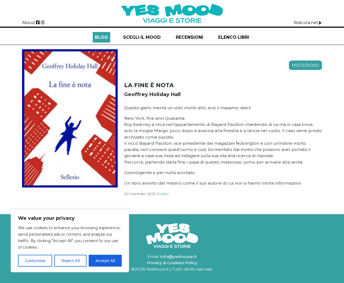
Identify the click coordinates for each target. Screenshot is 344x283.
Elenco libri (233, 37)
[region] (70, 240)
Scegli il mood (142, 37)
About (28, 22)
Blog (101, 37)
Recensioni (189, 37)
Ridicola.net (306, 22)
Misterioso (305, 65)
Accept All (105, 260)
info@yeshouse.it (178, 256)
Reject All (70, 260)
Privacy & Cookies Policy (172, 262)
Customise (35, 260)
